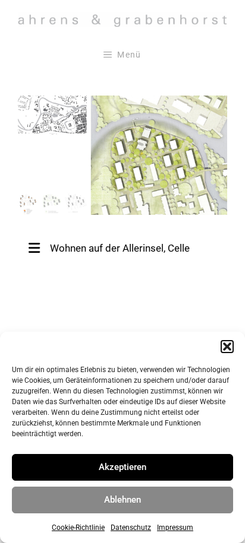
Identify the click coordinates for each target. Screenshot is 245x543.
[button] (227, 347)
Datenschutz (131, 527)
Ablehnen (122, 499)
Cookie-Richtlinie (78, 527)
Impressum (175, 527)
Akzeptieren (122, 467)
